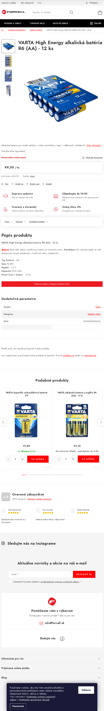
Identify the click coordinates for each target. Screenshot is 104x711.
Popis (7, 221)
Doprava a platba (8, 2)
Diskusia (19, 221)
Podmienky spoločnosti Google (34, 699)
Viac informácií (94, 145)
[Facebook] (62, 639)
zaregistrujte (90, 355)
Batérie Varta (94, 314)
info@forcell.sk (54, 623)
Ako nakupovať (27, 2)
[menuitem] (14, 23)
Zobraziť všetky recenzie (39, 499)
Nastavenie (18, 706)
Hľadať (71, 12)
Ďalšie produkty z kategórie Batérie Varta (52, 284)
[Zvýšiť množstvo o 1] (22, 459)
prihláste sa (68, 355)
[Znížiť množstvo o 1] (8, 459)
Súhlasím (86, 690)
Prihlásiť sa (84, 574)
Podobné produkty (37, 221)
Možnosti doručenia (94, 157)
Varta (32, 176)
